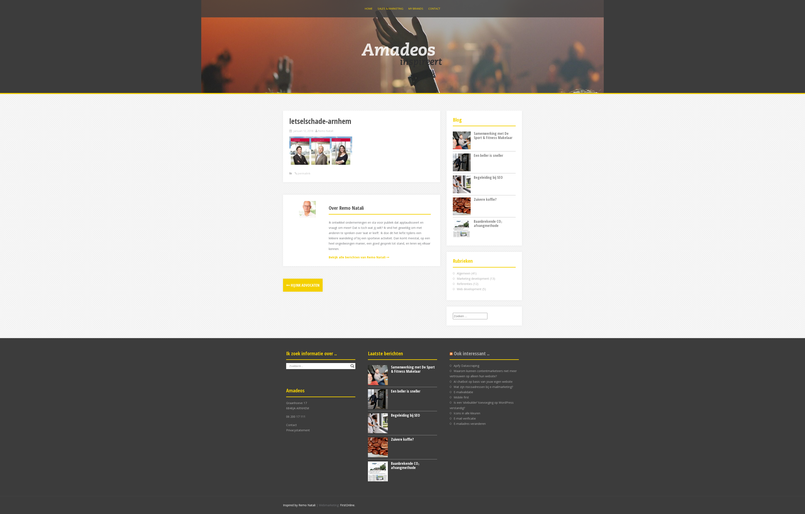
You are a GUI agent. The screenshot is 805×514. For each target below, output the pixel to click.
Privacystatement (298, 430)
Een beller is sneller (488, 155)
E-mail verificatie (465, 418)
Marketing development (473, 279)
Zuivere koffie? (485, 199)
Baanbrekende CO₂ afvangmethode (488, 223)
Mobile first (461, 397)
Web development (469, 289)
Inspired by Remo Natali (299, 505)
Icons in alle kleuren (467, 413)
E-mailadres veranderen (470, 424)
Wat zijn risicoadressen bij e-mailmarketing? (483, 387)
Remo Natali (325, 131)
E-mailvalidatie (463, 392)
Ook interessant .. (471, 353)
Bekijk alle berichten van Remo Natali (357, 257)
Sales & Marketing (390, 8)
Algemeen (463, 273)
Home (369, 8)
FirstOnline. (347, 505)
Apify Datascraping (466, 366)
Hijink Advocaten (304, 285)
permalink (303, 173)
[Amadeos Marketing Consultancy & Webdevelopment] (402, 55)
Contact (434, 8)
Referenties (464, 284)
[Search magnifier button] (352, 366)
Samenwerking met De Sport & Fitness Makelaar (493, 135)
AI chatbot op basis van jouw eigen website (483, 382)
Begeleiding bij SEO (488, 177)
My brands (415, 8)
